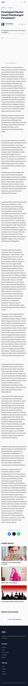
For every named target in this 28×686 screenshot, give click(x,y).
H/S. (3, 2)
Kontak (3, 657)
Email (3, 666)
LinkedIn (4, 669)
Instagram (4, 674)
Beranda (3, 7)
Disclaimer (4, 655)
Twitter (3, 671)
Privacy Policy (5, 652)
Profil (3, 650)
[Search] (21, 2)
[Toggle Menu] (24, 2)
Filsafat (10, 7)
